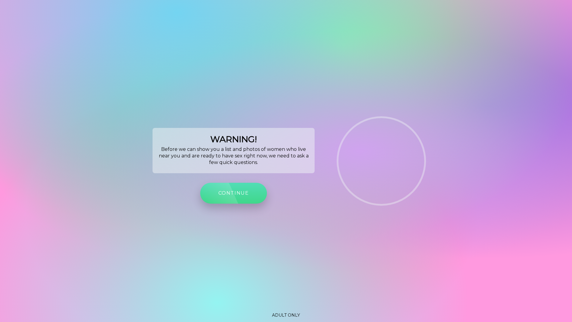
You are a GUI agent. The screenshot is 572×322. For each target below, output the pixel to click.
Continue (233, 193)
